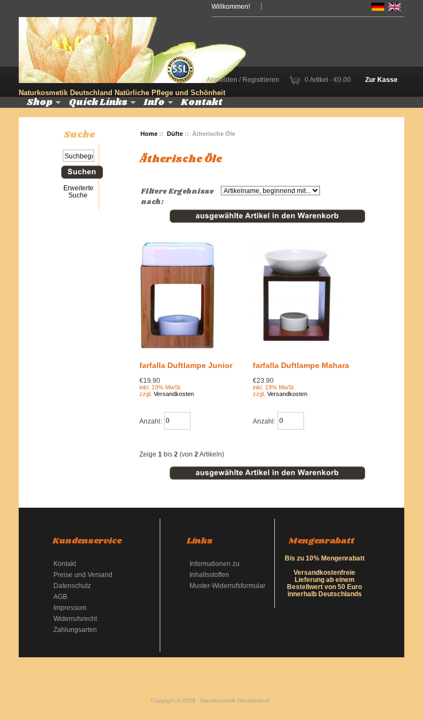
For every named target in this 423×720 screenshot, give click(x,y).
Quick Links (98, 102)
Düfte (175, 133)
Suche (79, 134)
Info (154, 102)
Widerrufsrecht (75, 618)
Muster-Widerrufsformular (227, 585)
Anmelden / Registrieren (243, 79)
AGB (60, 596)
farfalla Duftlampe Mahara (301, 365)
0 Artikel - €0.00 (328, 79)
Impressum (69, 607)
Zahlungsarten (75, 629)
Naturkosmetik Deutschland (234, 700)
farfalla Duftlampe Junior (185, 365)
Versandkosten (174, 394)
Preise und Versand (82, 574)
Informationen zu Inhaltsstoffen (214, 569)
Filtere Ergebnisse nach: (177, 196)
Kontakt (202, 102)
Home (149, 133)
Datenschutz (72, 585)
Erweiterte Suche (78, 191)
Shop (39, 102)
